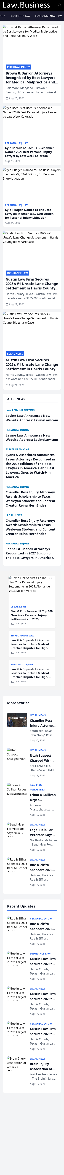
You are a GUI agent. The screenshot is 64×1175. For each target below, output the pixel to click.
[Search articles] (59, 5)
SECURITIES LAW (20, 16)
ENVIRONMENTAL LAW (48, 16)
